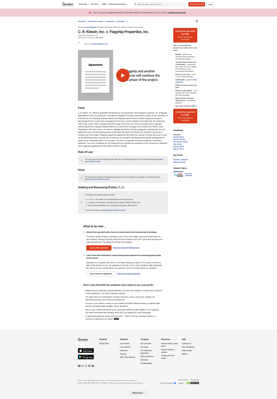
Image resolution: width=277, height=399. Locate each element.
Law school (125, 344)
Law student (125, 347)
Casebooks (110, 21)
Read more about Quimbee (128, 274)
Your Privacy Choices (165, 383)
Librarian (124, 350)
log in (99, 161)
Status (184, 354)
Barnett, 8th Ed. (178, 137)
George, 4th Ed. (178, 146)
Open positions (147, 356)
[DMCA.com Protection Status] (192, 383)
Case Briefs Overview (95, 21)
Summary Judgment (180, 159)
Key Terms (178, 155)
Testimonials (146, 363)
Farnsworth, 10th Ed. (180, 142)
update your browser (177, 12)
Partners (144, 360)
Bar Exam (94, 4)
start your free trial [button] (96, 179)
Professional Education (117, 4)
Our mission (145, 344)
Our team (144, 347)
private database (90, 27)
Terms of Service (183, 380)
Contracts (176, 134)
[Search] (135, 4)
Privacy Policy (195, 380)
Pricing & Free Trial (196, 4)
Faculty (123, 354)
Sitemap (181, 383)
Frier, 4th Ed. (177, 144)
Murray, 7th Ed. (178, 149)
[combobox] (160, 4)
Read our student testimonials (126, 248)
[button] (123, 75)
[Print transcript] (197, 21)
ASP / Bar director (127, 357)
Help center (187, 350)
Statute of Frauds (179, 162)
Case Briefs (121, 21)
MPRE (104, 4)
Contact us (186, 344)
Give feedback (188, 347)
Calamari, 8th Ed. (179, 139)
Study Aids (83, 4)
